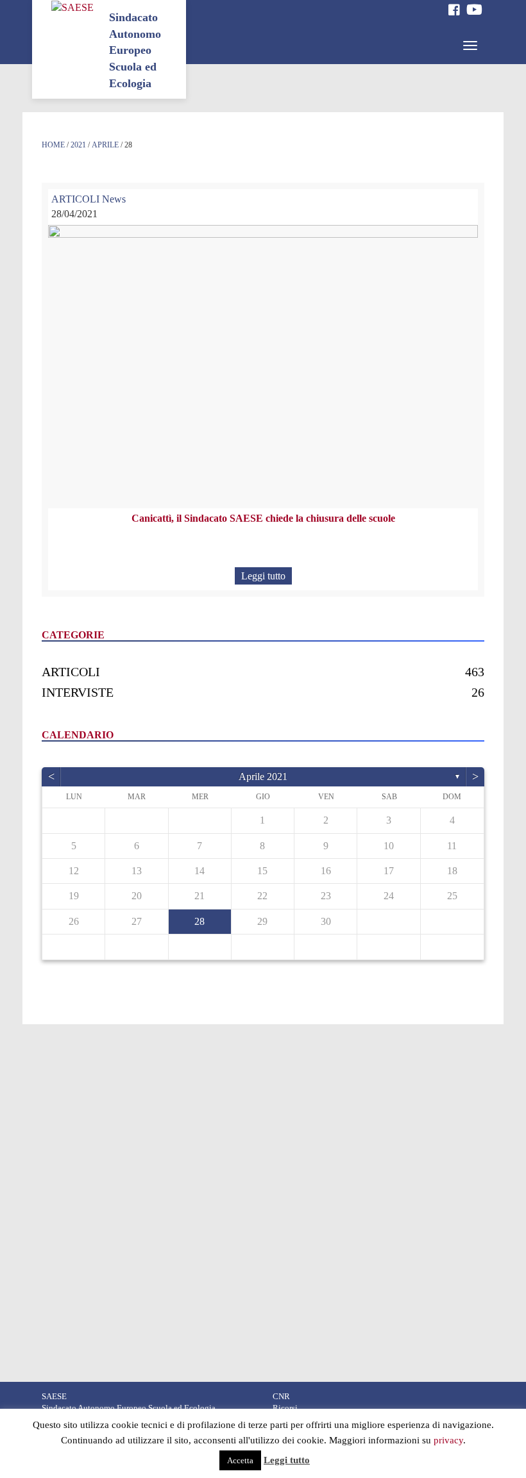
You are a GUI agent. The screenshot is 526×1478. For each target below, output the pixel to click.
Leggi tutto (263, 575)
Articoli (71, 672)
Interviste (78, 692)
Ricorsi (285, 1408)
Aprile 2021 (263, 776)
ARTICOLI (75, 199)
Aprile (105, 144)
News (114, 199)
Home (53, 144)
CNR (281, 1396)
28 (199, 921)
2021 (78, 144)
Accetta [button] (240, 1460)
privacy (448, 1440)
